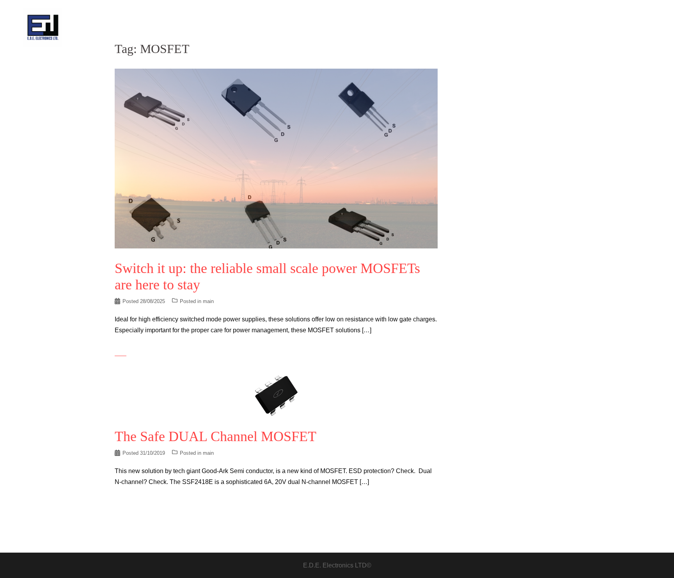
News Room (492, 27)
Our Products (572, 27)
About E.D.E (531, 27)
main (208, 301)
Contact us (633, 27)
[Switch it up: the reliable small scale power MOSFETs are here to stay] (276, 158)
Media (604, 27)
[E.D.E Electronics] (42, 26)
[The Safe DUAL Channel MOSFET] (276, 395)
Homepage (456, 27)
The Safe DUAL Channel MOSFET (215, 436)
